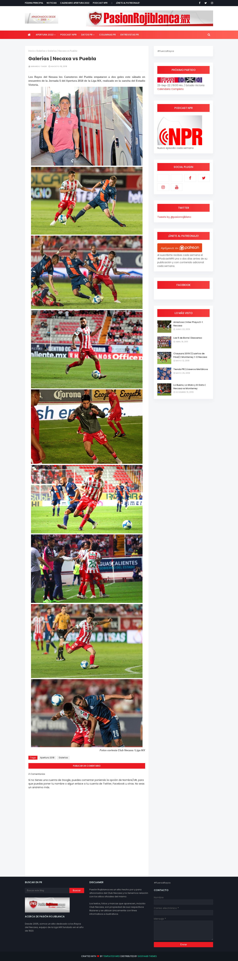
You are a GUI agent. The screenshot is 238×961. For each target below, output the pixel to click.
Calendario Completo (170, 89)
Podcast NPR (100, 2)
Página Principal (34, 2)
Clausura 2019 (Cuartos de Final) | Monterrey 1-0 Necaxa (190, 355)
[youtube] (177, 187)
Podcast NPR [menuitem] (68, 34)
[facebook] (200, 3)
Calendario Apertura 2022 (74, 2)
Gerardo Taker (38, 66)
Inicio (31, 50)
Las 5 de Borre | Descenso (187, 337)
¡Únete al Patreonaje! (128, 2)
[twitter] (205, 3)
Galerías (40, 50)
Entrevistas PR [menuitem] (129, 34)
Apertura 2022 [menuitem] (44, 34)
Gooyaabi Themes (147, 956)
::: (112, 2)
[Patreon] (163, 178)
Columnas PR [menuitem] (107, 34)
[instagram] (211, 3)
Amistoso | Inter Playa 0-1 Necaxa (188, 323)
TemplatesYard (111, 956)
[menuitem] (29, 35)
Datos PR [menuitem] (86, 34)
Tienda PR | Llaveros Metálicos (190, 369)
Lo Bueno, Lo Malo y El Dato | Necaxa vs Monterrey (189, 386)
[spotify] (177, 178)
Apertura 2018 (47, 757)
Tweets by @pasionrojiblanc (174, 217)
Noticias (52, 2)
